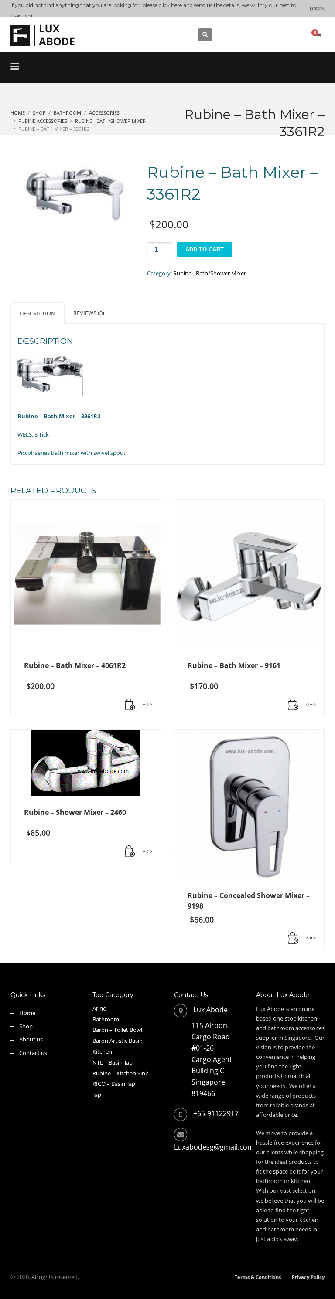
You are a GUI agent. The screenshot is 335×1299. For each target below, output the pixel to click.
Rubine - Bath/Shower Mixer (209, 273)
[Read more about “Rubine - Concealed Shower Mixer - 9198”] (293, 939)
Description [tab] (37, 313)
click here (170, 5)
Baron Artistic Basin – (119, 1041)
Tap (96, 1095)
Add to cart (204, 249)
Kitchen (102, 1051)
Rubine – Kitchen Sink (120, 1073)
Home (27, 1013)
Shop (26, 1026)
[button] (130, 705)
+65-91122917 (216, 1113)
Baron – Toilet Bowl (117, 1030)
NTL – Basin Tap (112, 1062)
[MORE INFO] (147, 705)
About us (31, 1039)
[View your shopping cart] (318, 35)
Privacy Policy (308, 1277)
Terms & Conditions (258, 1277)
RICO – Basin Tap (113, 1084)
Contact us (33, 1053)
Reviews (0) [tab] (88, 313)
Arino (99, 1008)
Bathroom (105, 1019)
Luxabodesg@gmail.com (214, 1147)
